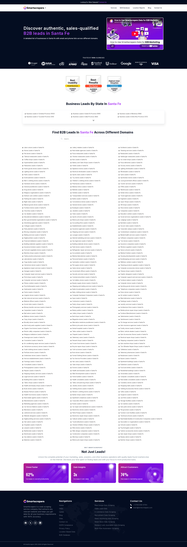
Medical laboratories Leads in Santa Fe (84, 256)
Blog (149, 8)
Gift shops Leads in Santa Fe (129, 205)
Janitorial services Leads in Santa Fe (35, 413)
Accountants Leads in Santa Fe (82, 253)
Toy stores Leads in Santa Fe (81, 177)
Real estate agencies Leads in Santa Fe (84, 150)
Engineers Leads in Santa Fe (129, 199)
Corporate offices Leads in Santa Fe (83, 401)
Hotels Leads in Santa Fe (80, 165)
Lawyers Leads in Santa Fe (32, 428)
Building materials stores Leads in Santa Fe (85, 244)
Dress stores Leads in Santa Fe (130, 292)
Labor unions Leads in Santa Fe (34, 147)
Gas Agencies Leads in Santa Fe (82, 241)
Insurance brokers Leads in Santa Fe (35, 247)
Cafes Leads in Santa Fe (128, 391)
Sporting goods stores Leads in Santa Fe (133, 286)
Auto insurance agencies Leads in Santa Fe (134, 325)
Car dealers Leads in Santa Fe (33, 214)
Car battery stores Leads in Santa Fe (84, 280)
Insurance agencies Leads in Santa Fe (84, 229)
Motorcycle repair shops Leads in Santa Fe (86, 440)
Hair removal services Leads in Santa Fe (37, 298)
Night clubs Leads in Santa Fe (33, 202)
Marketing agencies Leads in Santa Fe (36, 404)
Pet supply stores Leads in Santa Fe (83, 265)
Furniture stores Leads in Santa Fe (35, 208)
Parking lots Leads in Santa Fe (33, 199)
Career (61, 512)
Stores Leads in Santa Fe (32, 150)
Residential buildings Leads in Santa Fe (132, 370)
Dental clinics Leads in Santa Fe (130, 193)
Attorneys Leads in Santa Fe (81, 437)
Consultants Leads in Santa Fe (33, 364)
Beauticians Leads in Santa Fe (129, 355)
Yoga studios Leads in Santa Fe (34, 262)
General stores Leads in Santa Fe (82, 205)
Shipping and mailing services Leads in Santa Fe (87, 286)
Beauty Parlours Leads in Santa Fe (35, 391)
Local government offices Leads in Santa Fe (134, 180)
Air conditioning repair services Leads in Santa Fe (40, 343)
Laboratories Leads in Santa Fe (34, 259)
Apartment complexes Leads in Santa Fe (85, 398)
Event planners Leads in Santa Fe (34, 177)
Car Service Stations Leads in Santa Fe (36, 407)
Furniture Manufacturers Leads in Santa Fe (133, 313)
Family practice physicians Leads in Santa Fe (38, 256)
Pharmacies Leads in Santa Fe (81, 183)
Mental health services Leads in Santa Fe (133, 235)
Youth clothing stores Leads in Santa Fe (36, 349)
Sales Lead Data (101, 509)
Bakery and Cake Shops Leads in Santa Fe (86, 162)
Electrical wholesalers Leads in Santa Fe (85, 171)
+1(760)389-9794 (140, 505)
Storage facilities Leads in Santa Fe (131, 401)
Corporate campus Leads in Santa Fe (132, 229)
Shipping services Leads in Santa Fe (83, 232)
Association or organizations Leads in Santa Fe (135, 422)
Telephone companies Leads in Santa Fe (133, 289)
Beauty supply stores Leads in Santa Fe (84, 283)
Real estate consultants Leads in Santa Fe (133, 379)
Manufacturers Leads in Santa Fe (34, 401)
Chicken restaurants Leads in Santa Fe (84, 156)
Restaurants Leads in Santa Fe (130, 153)
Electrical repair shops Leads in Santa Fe (133, 337)
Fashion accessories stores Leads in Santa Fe (135, 431)
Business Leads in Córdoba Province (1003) (41, 113)
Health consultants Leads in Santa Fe (84, 379)
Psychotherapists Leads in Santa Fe (35, 286)
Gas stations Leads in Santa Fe (33, 437)
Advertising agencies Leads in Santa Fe (36, 223)
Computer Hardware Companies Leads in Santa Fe (88, 295)
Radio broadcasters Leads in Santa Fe (84, 289)
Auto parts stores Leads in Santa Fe (131, 407)
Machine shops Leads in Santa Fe (34, 253)
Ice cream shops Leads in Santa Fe (131, 159)
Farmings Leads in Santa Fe (32, 361)
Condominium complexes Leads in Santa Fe (134, 232)
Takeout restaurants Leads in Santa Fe (36, 156)
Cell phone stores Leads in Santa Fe (35, 265)
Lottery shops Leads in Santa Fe (82, 313)
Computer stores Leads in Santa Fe (131, 283)
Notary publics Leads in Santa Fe (82, 310)
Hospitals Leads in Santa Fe (33, 425)
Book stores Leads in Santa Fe (34, 388)
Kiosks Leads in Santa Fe (80, 404)
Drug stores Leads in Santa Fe (33, 190)
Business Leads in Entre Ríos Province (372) (134, 116)
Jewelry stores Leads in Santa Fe (83, 385)
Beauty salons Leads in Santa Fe (130, 437)
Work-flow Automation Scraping (107, 528)
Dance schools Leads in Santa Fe (131, 250)
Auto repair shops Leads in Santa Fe (131, 434)
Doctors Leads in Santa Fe (80, 367)
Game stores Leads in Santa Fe (82, 268)
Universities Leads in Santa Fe (129, 373)
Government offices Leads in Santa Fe (84, 271)
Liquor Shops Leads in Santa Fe (130, 202)
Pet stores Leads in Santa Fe (33, 153)
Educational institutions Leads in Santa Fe (37, 217)
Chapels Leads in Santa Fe (80, 334)
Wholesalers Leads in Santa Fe (130, 171)
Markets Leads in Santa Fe (80, 190)
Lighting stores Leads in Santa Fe (34, 171)
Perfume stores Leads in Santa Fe (35, 352)
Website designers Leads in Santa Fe (36, 416)
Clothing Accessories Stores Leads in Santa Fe (135, 388)
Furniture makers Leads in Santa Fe (131, 280)
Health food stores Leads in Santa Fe (36, 394)
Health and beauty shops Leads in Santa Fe (38, 385)
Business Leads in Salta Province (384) (85, 116)
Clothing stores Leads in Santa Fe (83, 388)
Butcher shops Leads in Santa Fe (130, 440)
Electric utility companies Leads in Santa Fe (37, 331)
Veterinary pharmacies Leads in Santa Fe (133, 352)
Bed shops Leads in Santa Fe (81, 316)
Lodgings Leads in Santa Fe (129, 220)
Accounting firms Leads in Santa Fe (83, 223)
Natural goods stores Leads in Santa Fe (36, 205)
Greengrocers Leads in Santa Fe (34, 337)
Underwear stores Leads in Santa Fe (35, 355)
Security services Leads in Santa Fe (83, 274)
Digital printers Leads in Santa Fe (34, 238)
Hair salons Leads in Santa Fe (33, 422)
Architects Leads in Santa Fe (129, 147)
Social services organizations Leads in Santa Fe (135, 217)
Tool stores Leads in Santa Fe (129, 241)
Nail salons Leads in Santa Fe (33, 313)
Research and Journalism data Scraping (110, 525)
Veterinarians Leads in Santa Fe (130, 316)
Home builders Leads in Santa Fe (82, 376)
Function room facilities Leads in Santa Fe (133, 413)
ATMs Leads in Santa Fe (128, 186)
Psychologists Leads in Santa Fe (130, 428)
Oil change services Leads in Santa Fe (132, 322)
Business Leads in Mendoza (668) (131, 113)
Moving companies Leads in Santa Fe (36, 232)
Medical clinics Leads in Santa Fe (82, 186)
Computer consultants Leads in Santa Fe (133, 376)
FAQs (61, 509)
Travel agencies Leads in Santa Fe (131, 196)
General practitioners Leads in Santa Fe (36, 186)
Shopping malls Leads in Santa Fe (131, 385)
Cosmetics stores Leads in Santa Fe (131, 382)
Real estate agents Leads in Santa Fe (36, 398)
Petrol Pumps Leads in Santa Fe (82, 413)
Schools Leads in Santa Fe (128, 425)
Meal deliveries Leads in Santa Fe (131, 298)
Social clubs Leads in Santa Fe (33, 304)
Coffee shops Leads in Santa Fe (34, 159)
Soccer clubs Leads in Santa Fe (130, 226)
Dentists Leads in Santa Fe (80, 193)
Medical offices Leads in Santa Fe (35, 301)
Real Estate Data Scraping (105, 505)
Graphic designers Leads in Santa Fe (132, 274)
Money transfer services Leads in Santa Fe (37, 307)
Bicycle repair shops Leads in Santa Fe (84, 346)
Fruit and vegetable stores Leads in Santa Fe (38, 250)
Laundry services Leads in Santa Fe (131, 304)
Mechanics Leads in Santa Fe (33, 410)
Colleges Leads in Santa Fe (32, 226)
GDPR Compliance (66, 525)
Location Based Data (67, 532)
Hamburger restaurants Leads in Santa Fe (133, 156)
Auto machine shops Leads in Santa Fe (132, 343)
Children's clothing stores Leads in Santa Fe (86, 180)
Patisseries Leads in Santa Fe (33, 165)
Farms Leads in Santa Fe (32, 292)
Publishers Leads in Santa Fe (129, 364)
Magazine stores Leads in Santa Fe (83, 319)
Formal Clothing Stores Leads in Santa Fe (85, 355)
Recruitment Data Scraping (105, 515)
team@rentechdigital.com (142, 508)
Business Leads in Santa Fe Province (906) (87, 113)
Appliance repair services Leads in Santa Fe (38, 268)
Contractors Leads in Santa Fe (81, 301)
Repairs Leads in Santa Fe (32, 370)
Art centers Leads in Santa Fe (129, 295)
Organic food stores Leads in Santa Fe (36, 328)
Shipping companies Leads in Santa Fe (132, 340)
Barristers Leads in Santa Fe (129, 223)
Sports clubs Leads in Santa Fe (82, 174)
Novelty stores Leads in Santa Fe (34, 322)
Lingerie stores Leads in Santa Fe (34, 295)
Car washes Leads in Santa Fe (130, 404)
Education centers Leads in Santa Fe (132, 214)
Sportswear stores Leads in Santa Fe (132, 177)
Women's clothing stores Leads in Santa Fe (86, 391)
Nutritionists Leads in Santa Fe (33, 431)
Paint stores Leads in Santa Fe (81, 247)
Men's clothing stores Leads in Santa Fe (37, 180)
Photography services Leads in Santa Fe (85, 307)
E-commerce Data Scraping (105, 512)
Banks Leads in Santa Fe (80, 199)
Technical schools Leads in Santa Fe (132, 416)
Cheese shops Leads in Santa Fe (130, 271)
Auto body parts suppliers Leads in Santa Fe (38, 325)
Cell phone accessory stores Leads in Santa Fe (39, 346)
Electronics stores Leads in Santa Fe (83, 410)
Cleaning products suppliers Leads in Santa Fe (135, 265)
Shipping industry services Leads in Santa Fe (38, 373)
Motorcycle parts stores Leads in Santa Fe (85, 325)
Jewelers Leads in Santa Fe (81, 211)
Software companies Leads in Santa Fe (132, 238)
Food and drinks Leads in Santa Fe (131, 367)
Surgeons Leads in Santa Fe (129, 394)
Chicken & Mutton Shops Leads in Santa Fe (86, 425)
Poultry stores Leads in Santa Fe (130, 328)
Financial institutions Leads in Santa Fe (36, 241)
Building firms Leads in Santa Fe (34, 379)
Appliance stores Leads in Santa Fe (83, 168)
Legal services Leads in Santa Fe (34, 376)
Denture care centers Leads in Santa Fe (36, 196)
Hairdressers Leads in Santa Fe (130, 319)
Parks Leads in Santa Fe (31, 174)
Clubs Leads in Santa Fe (80, 214)
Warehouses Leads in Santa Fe (130, 190)
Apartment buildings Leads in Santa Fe (132, 361)
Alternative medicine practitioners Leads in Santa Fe (88, 322)
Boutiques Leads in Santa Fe (81, 208)
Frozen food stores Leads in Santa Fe (84, 343)
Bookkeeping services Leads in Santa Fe (133, 259)
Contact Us (103, 2)
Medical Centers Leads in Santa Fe (131, 253)
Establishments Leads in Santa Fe (82, 226)
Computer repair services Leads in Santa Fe (38, 274)
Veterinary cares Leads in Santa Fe (83, 337)
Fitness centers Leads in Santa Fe (34, 283)
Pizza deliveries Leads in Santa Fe (131, 162)
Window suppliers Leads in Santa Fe (132, 247)
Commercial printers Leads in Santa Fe (84, 277)
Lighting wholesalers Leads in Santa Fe (132, 168)
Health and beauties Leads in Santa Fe (84, 370)
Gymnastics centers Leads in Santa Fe (84, 262)
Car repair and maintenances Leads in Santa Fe (87, 407)
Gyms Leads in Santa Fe (128, 174)
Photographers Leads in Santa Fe (34, 367)
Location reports (139, 8)
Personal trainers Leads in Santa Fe (83, 259)
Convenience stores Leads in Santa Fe (84, 202)
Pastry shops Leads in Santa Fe (82, 304)
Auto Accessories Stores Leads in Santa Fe (134, 334)
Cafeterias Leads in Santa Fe (129, 349)
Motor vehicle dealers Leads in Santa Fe (133, 331)
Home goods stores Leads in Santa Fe (36, 168)
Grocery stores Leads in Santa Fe (131, 165)
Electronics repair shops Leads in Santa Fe (85, 416)
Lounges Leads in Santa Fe (81, 235)
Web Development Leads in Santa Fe (84, 373)
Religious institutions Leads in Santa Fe (36, 334)
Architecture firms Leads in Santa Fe (131, 307)
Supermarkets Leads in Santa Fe (34, 162)
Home (61, 505)
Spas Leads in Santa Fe (79, 298)
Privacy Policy (64, 528)
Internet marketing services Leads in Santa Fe (86, 238)
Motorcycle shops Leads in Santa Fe (84, 220)
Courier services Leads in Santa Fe (131, 183)
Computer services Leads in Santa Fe (36, 280)
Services (114, 8)
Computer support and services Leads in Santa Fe (136, 277)
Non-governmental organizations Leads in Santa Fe (40, 220)
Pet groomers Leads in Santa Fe (130, 410)
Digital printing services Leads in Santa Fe (37, 419)
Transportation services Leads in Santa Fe (85, 196)
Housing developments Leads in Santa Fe (133, 256)
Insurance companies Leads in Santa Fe (133, 244)
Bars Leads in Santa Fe (79, 159)
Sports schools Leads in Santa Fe (83, 217)
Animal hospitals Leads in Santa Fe (83, 328)
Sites (61, 518)
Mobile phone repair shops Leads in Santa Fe (135, 310)
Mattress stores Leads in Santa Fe (35, 316)
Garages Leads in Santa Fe (32, 271)
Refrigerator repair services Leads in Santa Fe (87, 250)
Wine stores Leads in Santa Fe (82, 428)
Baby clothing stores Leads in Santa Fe (84, 292)
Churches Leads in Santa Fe (33, 211)
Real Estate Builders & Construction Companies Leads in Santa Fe (141, 419)
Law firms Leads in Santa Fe (129, 398)
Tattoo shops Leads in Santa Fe (34, 382)
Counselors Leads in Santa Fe (33, 340)
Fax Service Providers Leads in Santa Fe (85, 358)
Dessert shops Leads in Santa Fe (82, 340)
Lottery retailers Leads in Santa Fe (83, 147)
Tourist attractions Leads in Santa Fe (83, 422)
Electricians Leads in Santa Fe (33, 434)
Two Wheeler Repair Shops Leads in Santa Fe (135, 346)
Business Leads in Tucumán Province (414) (40, 116)
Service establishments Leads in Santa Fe (37, 358)
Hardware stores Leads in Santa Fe (35, 183)
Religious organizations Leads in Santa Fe (37, 193)
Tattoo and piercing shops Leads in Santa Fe (86, 382)
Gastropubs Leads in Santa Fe (33, 289)
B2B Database (125, 8)
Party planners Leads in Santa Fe (34, 229)
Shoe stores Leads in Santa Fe (130, 208)
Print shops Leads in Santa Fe (33, 277)
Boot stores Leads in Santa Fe (81, 352)
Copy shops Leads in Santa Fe (34, 319)
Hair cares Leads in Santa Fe (81, 361)
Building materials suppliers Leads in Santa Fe (38, 244)
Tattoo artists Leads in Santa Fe (82, 331)
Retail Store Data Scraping (105, 522)
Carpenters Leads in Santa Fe (33, 310)
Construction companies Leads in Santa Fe (85, 434)
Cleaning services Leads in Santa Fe (132, 150)
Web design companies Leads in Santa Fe (85, 431)
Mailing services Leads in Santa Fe (35, 235)
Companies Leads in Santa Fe (129, 211)
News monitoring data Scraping (106, 518)
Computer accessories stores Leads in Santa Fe (135, 268)
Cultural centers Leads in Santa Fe (83, 419)
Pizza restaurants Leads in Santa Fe (83, 153)
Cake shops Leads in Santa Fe (82, 364)
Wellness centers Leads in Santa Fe (131, 262)
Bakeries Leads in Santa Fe (32, 440)
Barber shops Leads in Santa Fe (82, 394)
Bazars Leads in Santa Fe (128, 358)
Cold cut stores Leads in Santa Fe (83, 349)
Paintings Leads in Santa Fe (129, 301)
